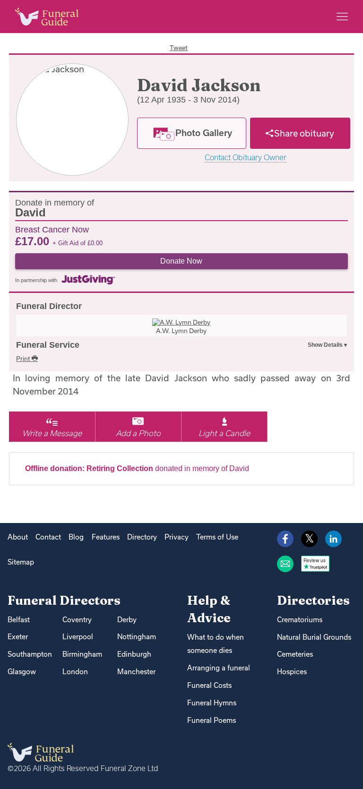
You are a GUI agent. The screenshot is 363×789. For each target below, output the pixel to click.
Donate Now (181, 261)
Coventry (77, 620)
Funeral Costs (209, 685)
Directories (313, 600)
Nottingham (136, 637)
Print (24, 358)
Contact (48, 537)
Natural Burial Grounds (314, 637)
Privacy (176, 537)
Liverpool (77, 637)
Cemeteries (295, 654)
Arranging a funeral (218, 668)
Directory (142, 537)
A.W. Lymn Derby (181, 330)
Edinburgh (134, 654)
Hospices (292, 672)
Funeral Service (47, 345)
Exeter (18, 637)
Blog (76, 537)
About (18, 537)
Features (106, 537)
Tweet (179, 47)
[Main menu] (342, 16)
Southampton (30, 654)
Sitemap (21, 562)
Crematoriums (299, 620)
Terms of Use (217, 537)
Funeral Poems (211, 720)
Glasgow (22, 672)
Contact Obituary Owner (245, 158)
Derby (127, 620)
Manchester (136, 672)
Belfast (19, 620)
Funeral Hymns (211, 703)
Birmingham (82, 654)
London (75, 672)
